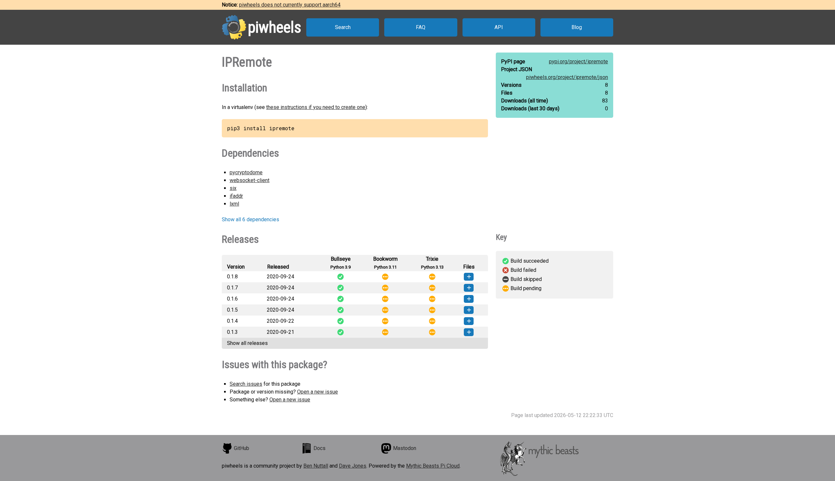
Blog (576, 27)
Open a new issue (317, 392)
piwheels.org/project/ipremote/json (567, 77)
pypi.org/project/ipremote (578, 61)
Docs (319, 448)
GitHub (241, 448)
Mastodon (404, 448)
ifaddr (236, 196)
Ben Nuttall (315, 466)
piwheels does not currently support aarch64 (290, 5)
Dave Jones (352, 466)
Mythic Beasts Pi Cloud (433, 466)
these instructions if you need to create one (315, 107)
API (498, 27)
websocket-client (249, 180)
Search (343, 27)
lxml (234, 204)
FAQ (420, 27)
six (233, 188)
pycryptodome (246, 172)
